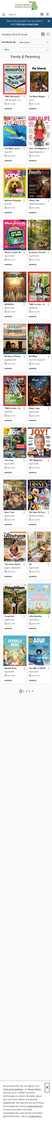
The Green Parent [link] (12, 564)
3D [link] (30, 564)
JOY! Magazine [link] (35, 460)
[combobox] (20, 14)
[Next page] (32, 691)
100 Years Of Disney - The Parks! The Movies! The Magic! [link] (38, 512)
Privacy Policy (34, 1089)
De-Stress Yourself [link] (37, 252)
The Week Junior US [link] (14, 148)
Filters (6, 50)
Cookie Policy (35, 1116)
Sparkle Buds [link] (11, 668)
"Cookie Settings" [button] (34, 1106)
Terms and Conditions (13, 1089)
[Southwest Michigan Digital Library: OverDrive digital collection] (26, 5)
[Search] (4, 14)
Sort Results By (9, 42)
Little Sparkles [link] (35, 616)
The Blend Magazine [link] (38, 96)
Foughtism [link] (9, 616)
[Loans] (42, 15)
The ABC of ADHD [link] (37, 668)
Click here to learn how (27, 24)
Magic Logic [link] (34, 408)
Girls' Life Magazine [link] (38, 148)
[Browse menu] (47, 14)
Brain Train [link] (9, 512)
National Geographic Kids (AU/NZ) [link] (14, 200)
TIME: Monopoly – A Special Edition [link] (14, 96)
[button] (43, 35)
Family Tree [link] (34, 200)
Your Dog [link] (9, 460)
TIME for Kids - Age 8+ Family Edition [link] (38, 304)
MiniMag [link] (33, 356)
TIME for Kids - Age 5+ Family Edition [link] (14, 408)
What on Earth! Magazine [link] (14, 252)
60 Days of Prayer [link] (13, 356)
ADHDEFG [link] (9, 304)
